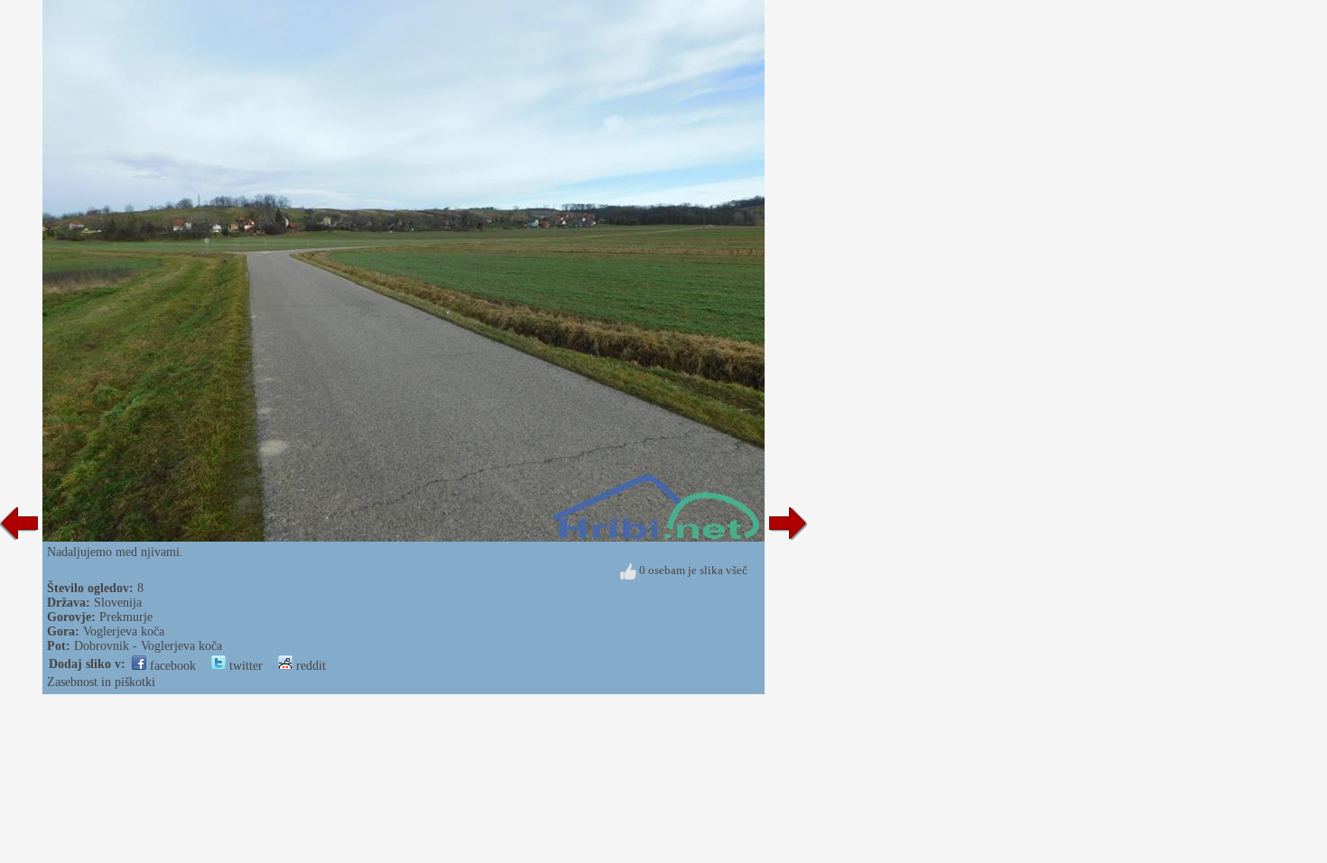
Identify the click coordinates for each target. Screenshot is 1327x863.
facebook (171, 666)
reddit (309, 666)
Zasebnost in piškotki (101, 682)
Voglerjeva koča (123, 631)
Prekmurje (126, 617)
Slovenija (118, 602)
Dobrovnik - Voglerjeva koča (148, 646)
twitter (244, 666)
